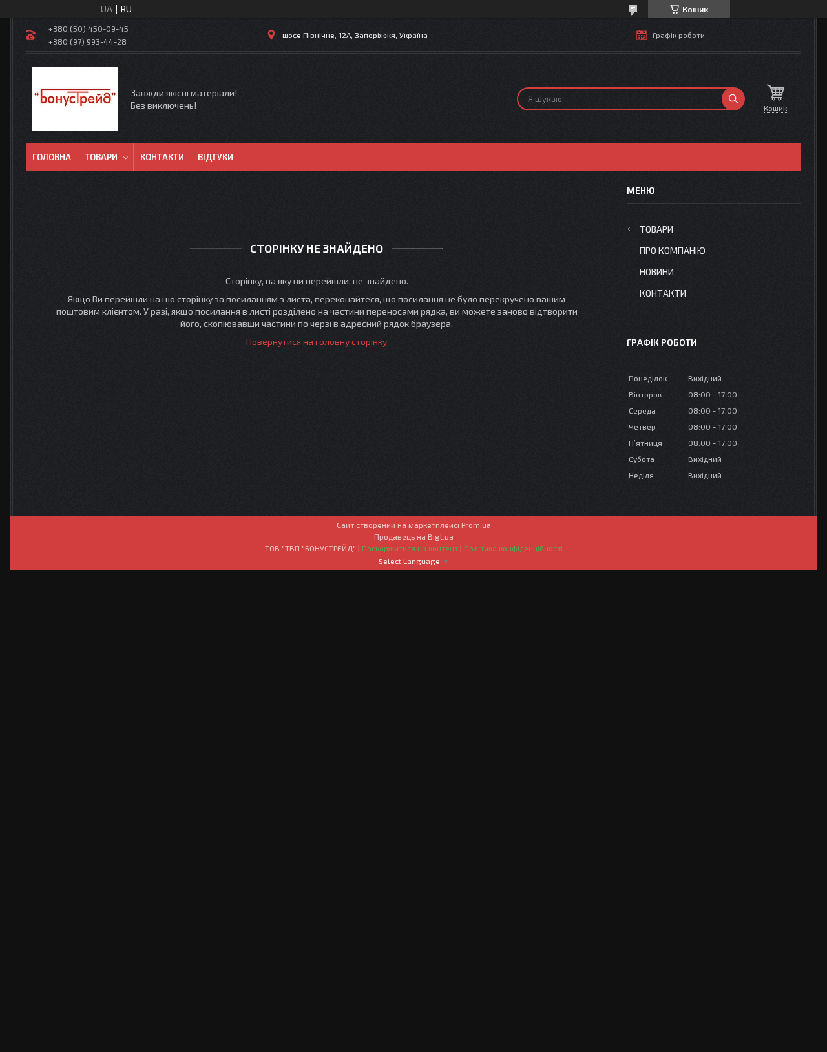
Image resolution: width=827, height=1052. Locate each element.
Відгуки (215, 157)
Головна (51, 157)
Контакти (162, 157)
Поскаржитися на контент (410, 547)
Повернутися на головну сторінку (316, 341)
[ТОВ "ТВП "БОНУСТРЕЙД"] (75, 99)
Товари (101, 157)
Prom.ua (476, 524)
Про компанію (673, 250)
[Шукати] (733, 98)
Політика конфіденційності (513, 547)
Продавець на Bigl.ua (414, 536)
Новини (657, 271)
